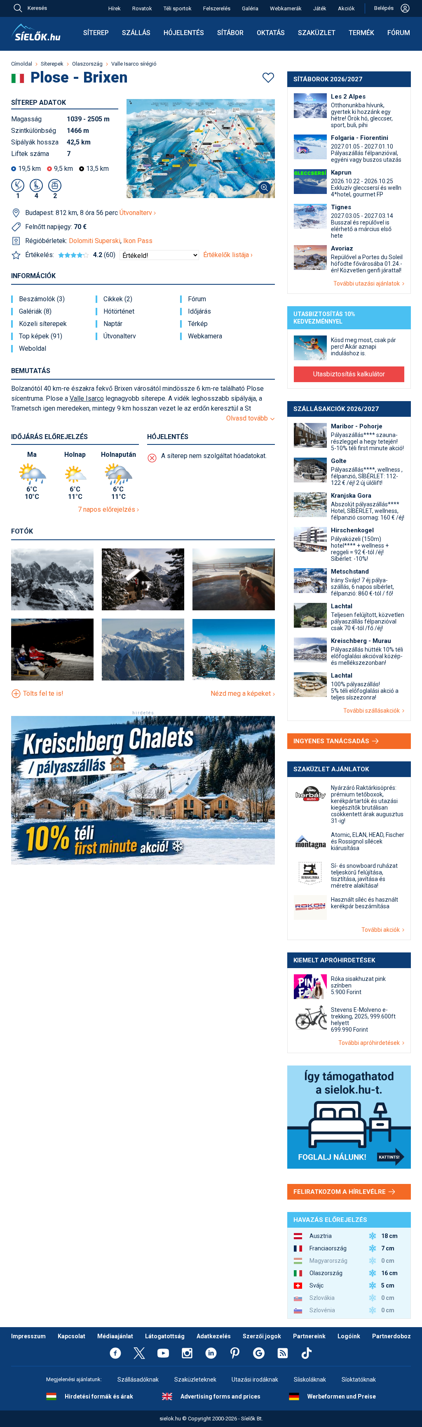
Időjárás (199, 311)
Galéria (250, 8)
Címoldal (21, 64)
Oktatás (271, 33)
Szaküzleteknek (195, 1379)
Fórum (398, 33)
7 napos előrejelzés (107, 509)
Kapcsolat (71, 1336)
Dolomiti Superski (94, 241)
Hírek (114, 8)
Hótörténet (118, 311)
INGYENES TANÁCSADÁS (332, 741)
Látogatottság (165, 1336)
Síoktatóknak (359, 1379)
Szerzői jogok (262, 1336)
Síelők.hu (36, 32)
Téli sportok (178, 8)
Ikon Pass (137, 241)
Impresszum (28, 1336)
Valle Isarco (87, 398)
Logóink (349, 1336)
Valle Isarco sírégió (134, 64)
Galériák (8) (35, 311)
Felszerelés (216, 8)
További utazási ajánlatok (367, 283)
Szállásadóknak (138, 1379)
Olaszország (87, 64)
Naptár (112, 324)
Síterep (96, 33)
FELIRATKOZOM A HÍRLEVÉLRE (340, 1191)
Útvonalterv (137, 213)
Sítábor (230, 33)
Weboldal (32, 348)
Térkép (198, 324)
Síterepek (52, 64)
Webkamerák (286, 8)
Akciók (346, 8)
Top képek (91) (40, 336)
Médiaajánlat (115, 1336)
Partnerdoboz (391, 1336)
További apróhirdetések (370, 1043)
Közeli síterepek (43, 324)
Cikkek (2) (117, 299)
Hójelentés (184, 33)
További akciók (381, 929)
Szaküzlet (316, 33)
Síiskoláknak (310, 1379)
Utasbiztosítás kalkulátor (349, 374)
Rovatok (142, 8)
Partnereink (309, 1336)
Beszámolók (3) (42, 299)
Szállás (136, 33)
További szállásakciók (372, 710)
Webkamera (205, 336)
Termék (361, 33)
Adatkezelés (214, 1336)
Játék (319, 8)
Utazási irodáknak (255, 1379)
